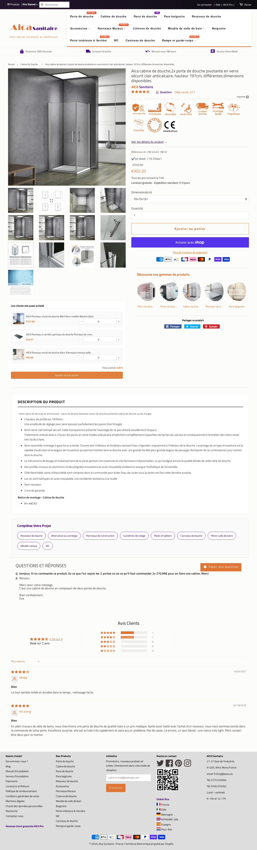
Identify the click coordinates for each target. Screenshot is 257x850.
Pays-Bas (166, 829)
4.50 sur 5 (56, 639)
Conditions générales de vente (22, 796)
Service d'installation (17, 776)
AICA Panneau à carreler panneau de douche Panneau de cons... (60, 334)
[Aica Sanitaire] (168, 790)
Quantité (137, 208)
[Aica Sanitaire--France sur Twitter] (160, 765)
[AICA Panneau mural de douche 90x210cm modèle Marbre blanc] (18, 319)
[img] (20, 672)
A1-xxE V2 (30, 503)
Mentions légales (15, 801)
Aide (218, 5)
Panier (247, 5)
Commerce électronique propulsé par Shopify (148, 844)
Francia (164, 804)
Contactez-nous (14, 816)
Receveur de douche (206, 16)
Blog (8, 766)
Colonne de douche (147, 28)
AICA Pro (228, 5)
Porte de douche (82, 16)
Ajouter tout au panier (67, 375)
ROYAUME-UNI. (169, 819)
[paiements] (193, 260)
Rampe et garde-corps (178, 40)
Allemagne (166, 814)
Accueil (11, 64)
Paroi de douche (145, 16)
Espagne (166, 824)
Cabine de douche (114, 16)
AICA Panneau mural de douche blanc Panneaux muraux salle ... (59, 352)
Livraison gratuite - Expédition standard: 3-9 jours (160, 183)
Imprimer (241, 96)
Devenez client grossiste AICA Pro (24, 826)
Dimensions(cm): (141, 192)
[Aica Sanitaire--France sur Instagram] (187, 765)
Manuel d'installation (17, 771)
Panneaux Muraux (111, 28)
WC (116, 40)
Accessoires (79, 28)
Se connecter (204, 5)
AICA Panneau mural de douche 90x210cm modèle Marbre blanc (60, 316)
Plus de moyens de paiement (190, 252)
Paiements (12, 781)
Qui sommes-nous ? (17, 761)
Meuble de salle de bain (185, 28)
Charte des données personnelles (24, 806)
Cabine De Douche (29, 64)
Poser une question (223, 566)
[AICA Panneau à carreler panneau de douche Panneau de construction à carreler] (18, 337)
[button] (140, 91)
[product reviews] (140, 92)
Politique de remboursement (21, 791)
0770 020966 (219, 780)
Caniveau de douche (140, 40)
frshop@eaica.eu (223, 774)
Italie (163, 809)
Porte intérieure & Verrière (88, 40)
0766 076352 (219, 786)
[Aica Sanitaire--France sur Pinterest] (178, 765)
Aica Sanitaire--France (111, 844)
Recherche (11, 811)
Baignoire (219, 28)
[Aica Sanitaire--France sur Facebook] (169, 765)
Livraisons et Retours (17, 786)
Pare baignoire (174, 16)
